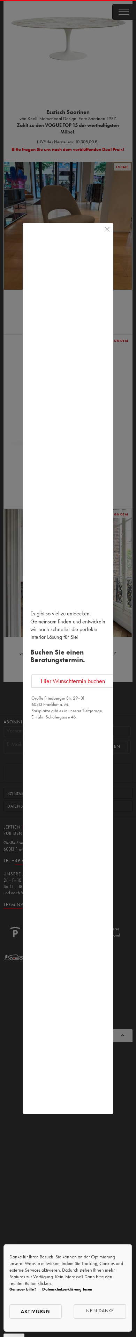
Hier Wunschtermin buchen (73, 681)
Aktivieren (35, 1311)
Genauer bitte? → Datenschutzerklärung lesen (50, 1289)
